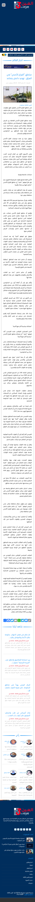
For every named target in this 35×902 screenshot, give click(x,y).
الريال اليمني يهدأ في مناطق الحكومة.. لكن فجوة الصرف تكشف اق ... (17, 687)
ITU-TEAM (20, 894)
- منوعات (30, 883)
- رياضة (31, 874)
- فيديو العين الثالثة (28, 877)
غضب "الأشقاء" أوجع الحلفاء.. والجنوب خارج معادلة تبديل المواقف (25, 780)
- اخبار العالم (30, 868)
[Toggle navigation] (4, 5)
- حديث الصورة (29, 880)
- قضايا (31, 865)
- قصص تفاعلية (29, 871)
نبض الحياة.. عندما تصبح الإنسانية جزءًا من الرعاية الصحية (9, 780)
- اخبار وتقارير (29, 862)
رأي (17, 735)
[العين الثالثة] (23, 5)
